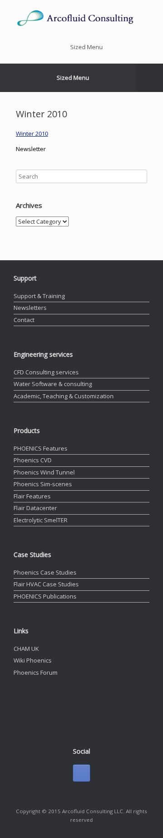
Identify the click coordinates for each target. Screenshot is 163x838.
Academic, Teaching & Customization (64, 396)
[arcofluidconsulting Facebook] (81, 773)
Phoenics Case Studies (45, 572)
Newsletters (30, 308)
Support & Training (39, 296)
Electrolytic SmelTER (40, 520)
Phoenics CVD (33, 460)
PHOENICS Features (40, 448)
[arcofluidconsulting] (81, 18)
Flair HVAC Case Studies (46, 584)
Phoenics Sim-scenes (43, 484)
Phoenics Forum (36, 672)
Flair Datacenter (35, 508)
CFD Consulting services (46, 372)
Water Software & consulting (53, 384)
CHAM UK (26, 649)
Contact (24, 320)
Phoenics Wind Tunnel (44, 472)
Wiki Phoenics (33, 660)
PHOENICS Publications (45, 596)
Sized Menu (86, 47)
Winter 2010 (32, 133)
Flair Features (32, 496)
